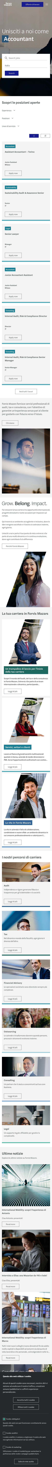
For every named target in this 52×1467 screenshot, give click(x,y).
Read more (10, 1224)
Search (12, 73)
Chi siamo (10, 423)
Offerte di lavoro (32, 4)
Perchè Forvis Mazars (15, 546)
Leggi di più (12, 691)
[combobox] (8, 110)
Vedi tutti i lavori (26, 391)
